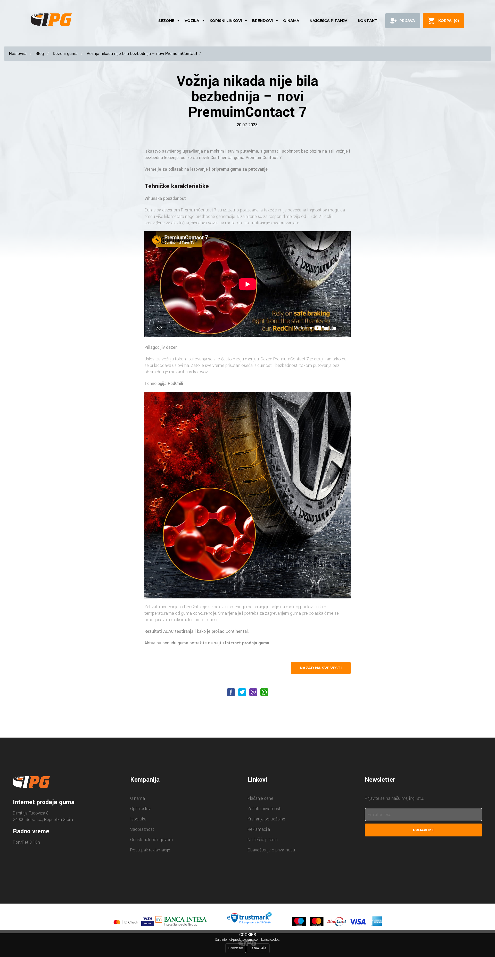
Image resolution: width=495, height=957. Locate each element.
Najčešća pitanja (329, 20)
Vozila (192, 20)
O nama (291, 20)
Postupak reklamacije (150, 850)
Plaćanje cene (260, 798)
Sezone (166, 20)
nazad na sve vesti (321, 668)
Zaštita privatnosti (264, 809)
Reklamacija (259, 829)
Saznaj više (258, 948)
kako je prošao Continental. (223, 631)
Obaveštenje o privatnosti (271, 850)
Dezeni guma (65, 54)
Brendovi (262, 20)
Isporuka (138, 819)
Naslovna (18, 54)
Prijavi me (423, 830)
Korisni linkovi (226, 20)
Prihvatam (235, 948)
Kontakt (367, 20)
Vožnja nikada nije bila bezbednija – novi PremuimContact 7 (144, 54)
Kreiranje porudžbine (266, 819)
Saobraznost (142, 829)
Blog (40, 54)
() (448, 20)
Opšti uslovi (140, 809)
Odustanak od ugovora (151, 840)
